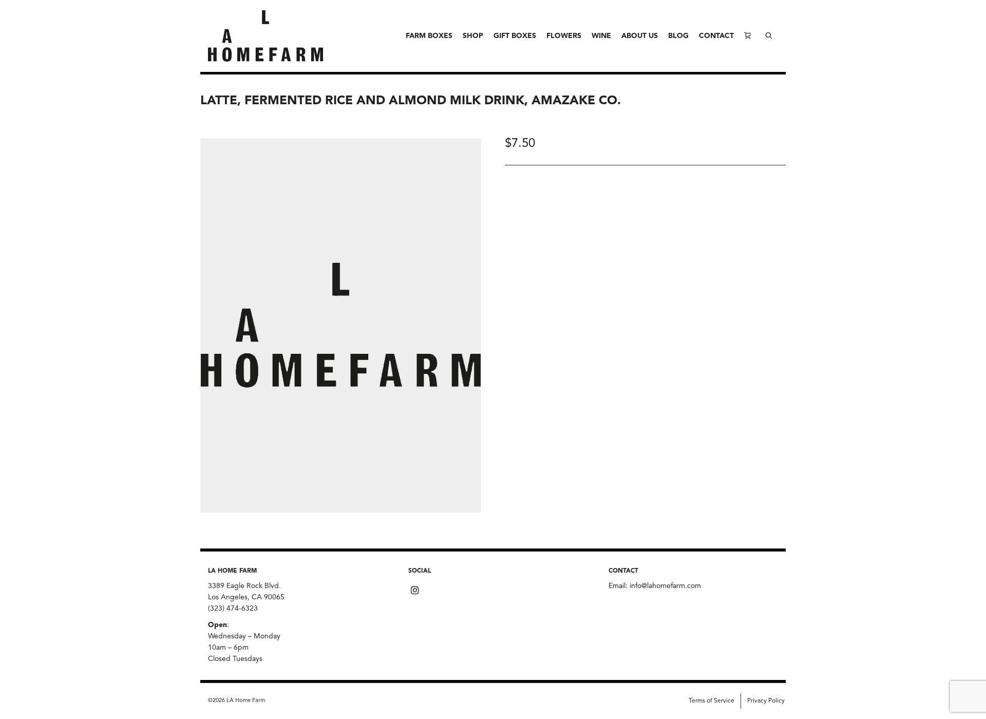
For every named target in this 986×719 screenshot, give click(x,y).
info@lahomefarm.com (665, 586)
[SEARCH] (769, 36)
